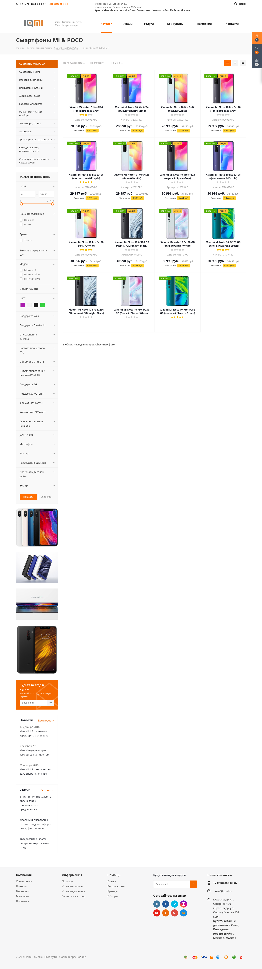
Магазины (22, 896)
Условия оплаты (72, 886)
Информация (72, 875)
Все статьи (47, 790)
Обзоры (112, 896)
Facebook (165, 904)
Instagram (183, 904)
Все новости (46, 720)
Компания (24, 875)
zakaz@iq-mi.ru (222, 891)
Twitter (174, 904)
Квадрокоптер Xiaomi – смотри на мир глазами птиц (34, 843)
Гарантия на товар (74, 896)
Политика (22, 901)
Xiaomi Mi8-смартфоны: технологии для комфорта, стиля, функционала (36, 824)
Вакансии (22, 891)
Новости (21, 886)
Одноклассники (165, 912)
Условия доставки (73, 891)
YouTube (156, 912)
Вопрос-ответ (116, 886)
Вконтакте (156, 904)
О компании (24, 881)
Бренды (112, 891)
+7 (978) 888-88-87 (225, 883)
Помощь (67, 881)
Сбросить (46, 496)
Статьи (111, 881)
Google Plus (174, 912)
